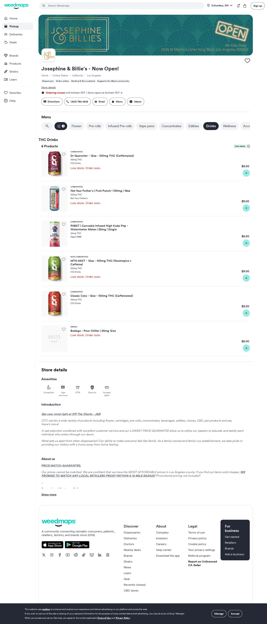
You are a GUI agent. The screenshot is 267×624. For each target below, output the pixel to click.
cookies (46, 609)
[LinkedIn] (99, 555)
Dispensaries (132, 532)
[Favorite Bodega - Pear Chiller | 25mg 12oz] (63, 329)
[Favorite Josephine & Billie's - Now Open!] (247, 60)
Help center (164, 550)
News (127, 567)
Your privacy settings (201, 550)
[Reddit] (75, 555)
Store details (48, 87)
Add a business (234, 554)
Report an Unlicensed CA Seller (202, 563)
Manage (219, 613)
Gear (127, 579)
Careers (161, 544)
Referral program (199, 555)
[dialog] (133, 613)
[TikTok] (83, 555)
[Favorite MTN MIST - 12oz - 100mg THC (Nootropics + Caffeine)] (63, 259)
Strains (128, 561)
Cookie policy (197, 544)
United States (60, 75)
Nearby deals (132, 550)
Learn (127, 573)
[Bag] (244, 6)
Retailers (230, 542)
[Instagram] (51, 555)
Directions (54, 101)
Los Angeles (94, 75)
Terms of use (196, 532)
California (77, 75)
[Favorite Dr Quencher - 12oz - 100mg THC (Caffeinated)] (63, 154)
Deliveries (130, 538)
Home (44, 75)
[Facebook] (59, 555)
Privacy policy (197, 538)
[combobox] (124, 6)
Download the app (168, 555)
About (137, 101)
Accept (235, 613)
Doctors (129, 544)
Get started (232, 537)
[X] (43, 555)
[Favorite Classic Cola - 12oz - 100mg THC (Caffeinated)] (63, 294)
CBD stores (131, 590)
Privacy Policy (123, 618)
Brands (128, 555)
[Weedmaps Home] (16, 6)
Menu (119, 101)
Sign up (257, 5)
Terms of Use (104, 618)
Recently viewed (134, 584)
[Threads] (107, 555)
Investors (162, 538)
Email (102, 101)
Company (162, 532)
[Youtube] (67, 555)
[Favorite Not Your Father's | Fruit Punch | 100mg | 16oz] (63, 189)
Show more (48, 494)
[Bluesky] (91, 555)
